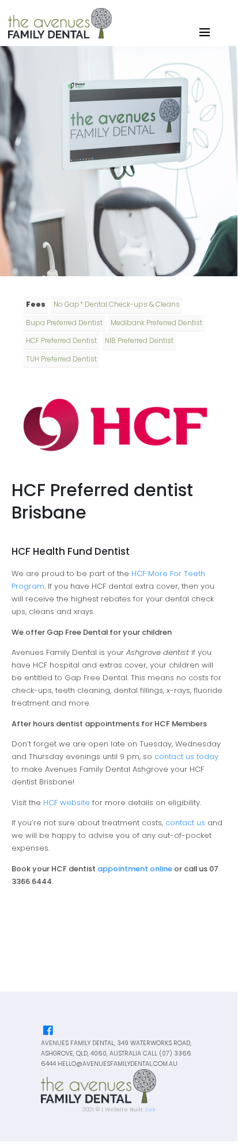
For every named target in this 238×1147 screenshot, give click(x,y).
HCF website (66, 802)
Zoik (150, 1109)
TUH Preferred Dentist (61, 359)
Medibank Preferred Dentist (156, 322)
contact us (185, 822)
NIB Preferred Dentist (139, 340)
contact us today (186, 756)
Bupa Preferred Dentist (64, 322)
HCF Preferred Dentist (61, 340)
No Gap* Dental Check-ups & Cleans (117, 304)
